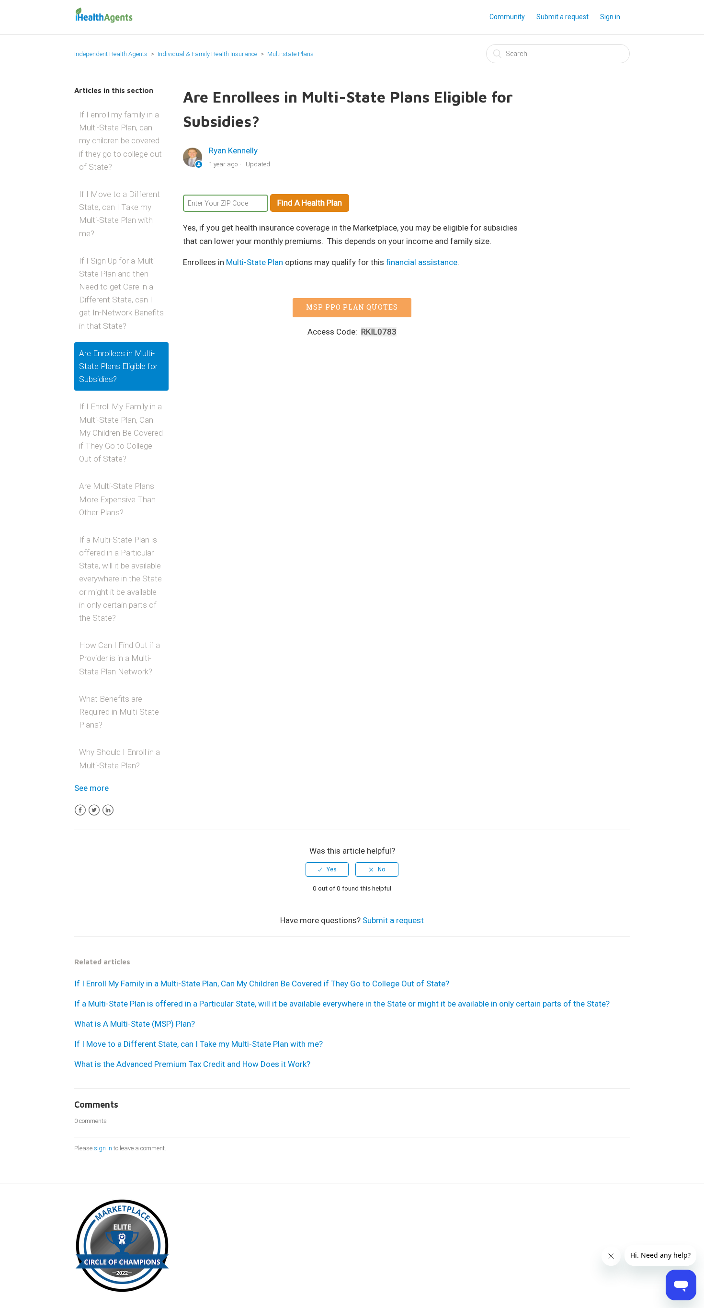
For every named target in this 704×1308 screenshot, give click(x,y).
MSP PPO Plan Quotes (352, 307)
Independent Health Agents (111, 54)
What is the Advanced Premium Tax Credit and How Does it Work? (192, 1064)
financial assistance (421, 262)
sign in (103, 1148)
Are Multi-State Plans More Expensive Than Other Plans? (117, 499)
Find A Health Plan (309, 203)
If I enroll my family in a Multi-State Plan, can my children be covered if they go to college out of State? (120, 141)
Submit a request (562, 17)
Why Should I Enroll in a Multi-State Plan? (119, 758)
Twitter (94, 810)
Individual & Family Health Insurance (207, 54)
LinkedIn (108, 810)
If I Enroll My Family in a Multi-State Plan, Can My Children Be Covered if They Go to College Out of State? (121, 432)
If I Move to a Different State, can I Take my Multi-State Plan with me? (119, 213)
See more (91, 788)
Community (507, 17)
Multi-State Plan (254, 262)
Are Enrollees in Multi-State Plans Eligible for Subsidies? (118, 366)
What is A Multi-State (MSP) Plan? (134, 1024)
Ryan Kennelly (233, 150)
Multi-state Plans (290, 54)
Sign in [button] (610, 17)
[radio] (327, 869)
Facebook (80, 810)
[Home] (104, 21)
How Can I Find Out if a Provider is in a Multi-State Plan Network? (119, 658)
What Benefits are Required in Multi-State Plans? (119, 711)
